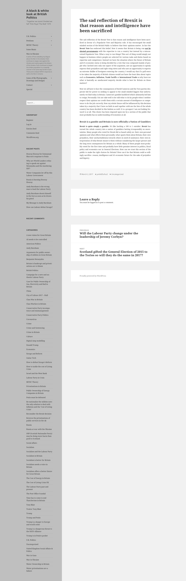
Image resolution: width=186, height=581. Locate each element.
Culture (29, 336)
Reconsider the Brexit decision (38, 414)
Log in (28, 124)
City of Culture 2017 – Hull (37, 295)
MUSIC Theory (32, 45)
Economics (30, 349)
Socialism (30, 447)
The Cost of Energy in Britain (38, 478)
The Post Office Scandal (36, 493)
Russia (29, 425)
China (28, 291)
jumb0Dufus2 (102, 174)
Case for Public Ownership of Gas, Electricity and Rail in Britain (38, 284)
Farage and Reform (34, 353)
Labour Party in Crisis (35, 378)
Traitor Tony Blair (33, 509)
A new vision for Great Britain (38, 235)
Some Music (31, 49)
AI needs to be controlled (36, 239)
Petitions (30, 40)
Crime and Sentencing (35, 328)
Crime (28, 323)
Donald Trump (32, 345)
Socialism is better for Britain (38, 460)
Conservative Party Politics (37, 315)
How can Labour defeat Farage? (39, 207)
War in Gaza (31, 555)
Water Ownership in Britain (37, 564)
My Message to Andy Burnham (38, 203)
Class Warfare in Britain (36, 304)
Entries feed (31, 129)
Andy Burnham (32, 248)
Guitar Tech (31, 358)
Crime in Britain (33, 332)
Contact (29, 85)
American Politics (33, 244)
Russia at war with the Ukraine (39, 429)
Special (29, 89)
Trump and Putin (33, 517)
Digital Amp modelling (35, 341)
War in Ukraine (39, 64)
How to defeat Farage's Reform (39, 362)
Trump (29, 513)
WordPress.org (32, 137)
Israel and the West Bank (36, 373)
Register (29, 120)
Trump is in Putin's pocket (37, 536)
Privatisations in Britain (36, 386)
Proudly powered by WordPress (93, 276)
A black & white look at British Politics (37, 14)
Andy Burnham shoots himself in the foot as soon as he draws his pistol (38, 196)
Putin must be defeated (36, 397)
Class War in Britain (34, 299)
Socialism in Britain (34, 456)
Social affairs (31, 443)
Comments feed (32, 133)
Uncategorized (32, 544)
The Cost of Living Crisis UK (37, 482)
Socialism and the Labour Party (39, 451)
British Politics (32, 270)
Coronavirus (31, 319)
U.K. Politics (31, 36)
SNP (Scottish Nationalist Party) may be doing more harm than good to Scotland (39, 436)
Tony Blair (30, 505)
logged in (94, 202)
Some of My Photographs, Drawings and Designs (36, 79)
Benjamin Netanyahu (35, 259)
